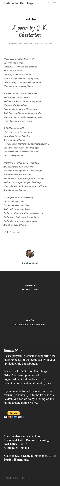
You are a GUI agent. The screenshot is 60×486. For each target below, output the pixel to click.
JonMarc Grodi (16, 43)
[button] (54, 3)
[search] (49, 3)
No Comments (46, 43)
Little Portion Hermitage (18, 3)
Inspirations (31, 18)
